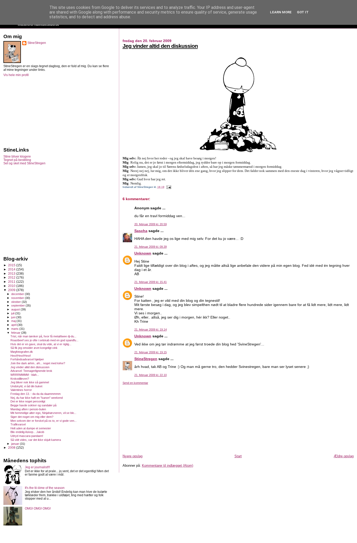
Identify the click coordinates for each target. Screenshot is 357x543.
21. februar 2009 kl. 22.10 (150, 375)
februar (16, 332)
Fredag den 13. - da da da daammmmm (35, 393)
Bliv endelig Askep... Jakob (27, 432)
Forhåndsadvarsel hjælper (27, 359)
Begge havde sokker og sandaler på (33, 405)
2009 (12, 290)
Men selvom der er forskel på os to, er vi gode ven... (43, 420)
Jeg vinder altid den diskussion (160, 46)
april (14, 324)
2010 (12, 285)
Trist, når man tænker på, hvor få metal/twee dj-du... (43, 336)
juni (13, 317)
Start (238, 456)
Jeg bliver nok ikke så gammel (29, 382)
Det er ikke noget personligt (27, 401)
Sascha (140, 231)
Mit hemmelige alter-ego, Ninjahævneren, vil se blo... (43, 412)
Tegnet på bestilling (17, 159)
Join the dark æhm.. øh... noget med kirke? (37, 363)
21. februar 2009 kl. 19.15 (150, 352)
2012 (12, 277)
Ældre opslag (344, 456)
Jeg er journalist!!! (37, 467)
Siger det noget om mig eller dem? (31, 416)
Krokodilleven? (19, 378)
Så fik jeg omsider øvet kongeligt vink (33, 347)
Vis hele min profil (16, 75)
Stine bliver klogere (17, 156)
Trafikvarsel (18, 424)
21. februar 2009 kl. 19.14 (150, 329)
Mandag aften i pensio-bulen (28, 409)
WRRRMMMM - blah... (24, 374)
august (16, 309)
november (18, 297)
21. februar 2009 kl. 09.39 (150, 246)
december (18, 294)
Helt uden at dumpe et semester (30, 428)
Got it (303, 12)
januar (15, 443)
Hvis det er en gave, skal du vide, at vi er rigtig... (40, 344)
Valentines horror (21, 389)
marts (15, 328)
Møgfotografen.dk (21, 351)
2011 (12, 281)
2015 (12, 265)
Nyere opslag (132, 456)
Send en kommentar (135, 382)
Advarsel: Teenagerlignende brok (31, 370)
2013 (12, 273)
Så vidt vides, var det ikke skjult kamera (35, 439)
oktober (16, 301)
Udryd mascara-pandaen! (26, 435)
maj (13, 320)
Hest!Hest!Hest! (20, 355)
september (18, 305)
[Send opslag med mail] (168, 187)
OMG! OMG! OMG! (38, 508)
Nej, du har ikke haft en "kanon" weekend (36, 397)
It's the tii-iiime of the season (45, 487)
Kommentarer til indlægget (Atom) (167, 465)
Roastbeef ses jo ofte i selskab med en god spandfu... (44, 340)
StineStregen (145, 359)
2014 (12, 269)
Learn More (281, 12)
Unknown (142, 253)
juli (13, 313)
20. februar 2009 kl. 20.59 (150, 224)
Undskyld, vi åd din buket (26, 386)
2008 (12, 447)
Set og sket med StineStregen (24, 163)
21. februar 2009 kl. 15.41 (150, 282)
